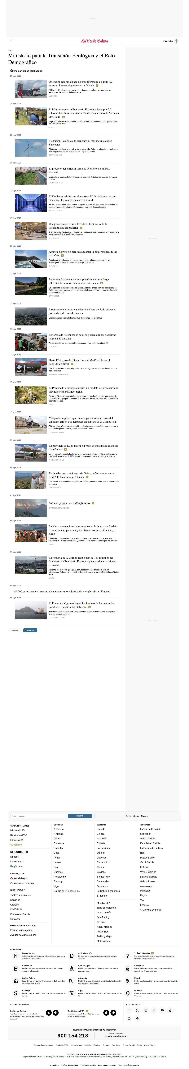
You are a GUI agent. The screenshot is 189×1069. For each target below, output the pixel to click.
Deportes (101, 857)
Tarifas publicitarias (20, 895)
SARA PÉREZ (54, 296)
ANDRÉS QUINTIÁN (56, 460)
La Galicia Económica (108, 890)
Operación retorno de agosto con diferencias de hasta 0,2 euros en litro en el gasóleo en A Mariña (81, 83)
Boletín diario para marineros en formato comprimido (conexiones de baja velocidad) (153, 968)
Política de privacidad (70, 1065)
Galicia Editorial (149, 1045)
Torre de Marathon (106, 907)
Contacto (15, 919)
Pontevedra (60, 876)
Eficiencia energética (21, 930)
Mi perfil (14, 856)
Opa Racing (103, 917)
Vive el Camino (148, 871)
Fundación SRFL (62, 1045)
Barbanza (59, 843)
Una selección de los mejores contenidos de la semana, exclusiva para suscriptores (154, 955)
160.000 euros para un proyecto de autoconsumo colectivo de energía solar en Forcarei (61, 591)
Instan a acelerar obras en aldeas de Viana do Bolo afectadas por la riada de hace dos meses (82, 311)
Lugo (56, 867)
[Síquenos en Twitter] (137, 1010)
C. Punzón (53, 266)
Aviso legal (54, 1065)
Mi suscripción (17, 830)
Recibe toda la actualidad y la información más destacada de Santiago (43, 993)
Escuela (144, 904)
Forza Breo (103, 931)
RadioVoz (87, 1045)
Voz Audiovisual (76, 1045)
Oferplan (14, 904)
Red (142, 852)
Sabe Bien (145, 833)
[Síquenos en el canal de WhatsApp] (129, 1018)
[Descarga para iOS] (49, 1013)
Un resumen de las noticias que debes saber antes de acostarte (97, 955)
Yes (142, 900)
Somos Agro (103, 876)
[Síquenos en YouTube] (162, 1010)
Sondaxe (97, 1045)
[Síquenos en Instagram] (145, 1010)
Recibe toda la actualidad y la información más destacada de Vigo (100, 993)
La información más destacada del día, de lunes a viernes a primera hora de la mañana (43, 955)
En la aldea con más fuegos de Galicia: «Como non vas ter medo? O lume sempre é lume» (82, 475)
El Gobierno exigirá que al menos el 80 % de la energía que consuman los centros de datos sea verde (82, 198)
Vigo (56, 886)
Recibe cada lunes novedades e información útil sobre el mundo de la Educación (42, 968)
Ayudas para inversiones (23, 935)
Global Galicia (147, 838)
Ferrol (57, 857)
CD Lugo (101, 922)
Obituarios (102, 886)
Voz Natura (116, 1045)
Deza (56, 852)
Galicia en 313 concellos (67, 890)
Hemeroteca (16, 840)
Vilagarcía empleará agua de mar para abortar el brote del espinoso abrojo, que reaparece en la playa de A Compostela (82, 419)
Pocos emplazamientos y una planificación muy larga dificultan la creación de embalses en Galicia (79, 281)
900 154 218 (72, 1035)
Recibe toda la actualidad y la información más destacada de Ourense (156, 993)
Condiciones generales (107, 1065)
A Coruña (59, 829)
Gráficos (101, 871)
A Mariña (58, 833)
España (101, 843)
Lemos (57, 862)
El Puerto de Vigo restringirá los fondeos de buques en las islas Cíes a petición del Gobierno (81, 605)
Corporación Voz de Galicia (43, 1045)
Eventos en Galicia (20, 914)
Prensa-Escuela (129, 1045)
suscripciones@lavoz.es (116, 1036)
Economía (102, 838)
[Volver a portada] (94, 41)
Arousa (57, 838)
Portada (101, 829)
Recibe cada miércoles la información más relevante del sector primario (98, 968)
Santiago (58, 881)
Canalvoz (106, 1045)
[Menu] (12, 41)
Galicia (100, 833)
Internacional (103, 848)
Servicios (15, 899)
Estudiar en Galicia (150, 843)
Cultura (101, 867)
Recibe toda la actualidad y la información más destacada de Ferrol (156, 980)
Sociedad (102, 862)
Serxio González (56, 432)
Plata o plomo (147, 857)
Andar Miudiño (104, 926)
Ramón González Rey (58, 374)
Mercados (145, 890)
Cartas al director (19, 878)
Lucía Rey (53, 96)
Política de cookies (88, 1065)
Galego (144, 816)
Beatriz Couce (55, 155)
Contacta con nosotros (22, 883)
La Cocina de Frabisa (151, 848)
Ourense (58, 871)
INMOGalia (16, 909)
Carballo (58, 848)
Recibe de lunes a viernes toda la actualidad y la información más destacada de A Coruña (99, 980)
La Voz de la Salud (150, 829)
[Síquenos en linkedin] (154, 1010)
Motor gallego (104, 941)
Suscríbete (16, 844)
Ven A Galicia (147, 862)
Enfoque (144, 867)
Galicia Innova (147, 881)
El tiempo (102, 895)
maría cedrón (55, 488)
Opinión (101, 852)
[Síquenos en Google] (137, 1018)
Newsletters (16, 861)
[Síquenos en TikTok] (170, 1010)
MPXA (139, 1045)
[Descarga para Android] (56, 1013)
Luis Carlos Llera (57, 617)
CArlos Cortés (56, 183)
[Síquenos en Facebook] (129, 1010)
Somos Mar (103, 881)
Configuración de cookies (129, 1065)
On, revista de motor (150, 909)
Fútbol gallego (104, 936)
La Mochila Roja (148, 876)
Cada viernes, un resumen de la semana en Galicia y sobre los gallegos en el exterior (43, 980)
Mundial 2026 (104, 903)
